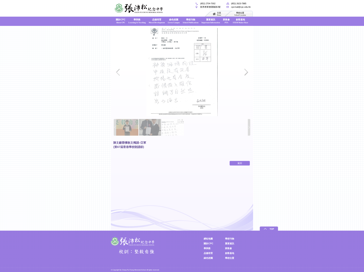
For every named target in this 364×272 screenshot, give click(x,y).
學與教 (137, 21)
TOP (272, 229)
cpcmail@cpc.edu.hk (241, 7)
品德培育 (157, 21)
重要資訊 (210, 21)
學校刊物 (190, 21)
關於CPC (120, 21)
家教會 (226, 21)
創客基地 (240, 21)
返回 (239, 163)
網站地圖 (208, 238)
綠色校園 (174, 21)
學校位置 (240, 14)
